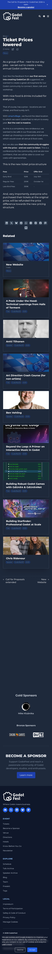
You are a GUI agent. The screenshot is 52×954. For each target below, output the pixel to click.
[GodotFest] (13, 796)
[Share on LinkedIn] (7, 223)
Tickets (6, 824)
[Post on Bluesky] (16, 223)
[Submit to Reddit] (21, 223)
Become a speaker (26, 7)
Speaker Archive (10, 873)
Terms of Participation (13, 908)
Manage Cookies (10, 922)
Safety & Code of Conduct (14, 913)
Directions (7, 837)
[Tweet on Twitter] (11, 223)
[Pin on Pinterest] (36, 223)
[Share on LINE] (26, 228)
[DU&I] (38, 735)
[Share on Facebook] (40, 223)
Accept (32, 950)
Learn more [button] (26, 775)
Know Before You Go (12, 846)
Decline (20, 950)
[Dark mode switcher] (44, 16)
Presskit (6, 886)
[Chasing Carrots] (17, 735)
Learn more (7, 944)
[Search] (40, 16)
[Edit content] (13, 49)
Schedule (7, 864)
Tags (5, 891)
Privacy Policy (9, 917)
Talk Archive (8, 868)
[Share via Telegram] (31, 223)
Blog (5, 36)
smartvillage (14, 116)
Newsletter (8, 850)
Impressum (8, 904)
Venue (6, 833)
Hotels (6, 842)
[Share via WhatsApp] (26, 223)
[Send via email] (45, 223)
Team (5, 882)
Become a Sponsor (11, 828)
